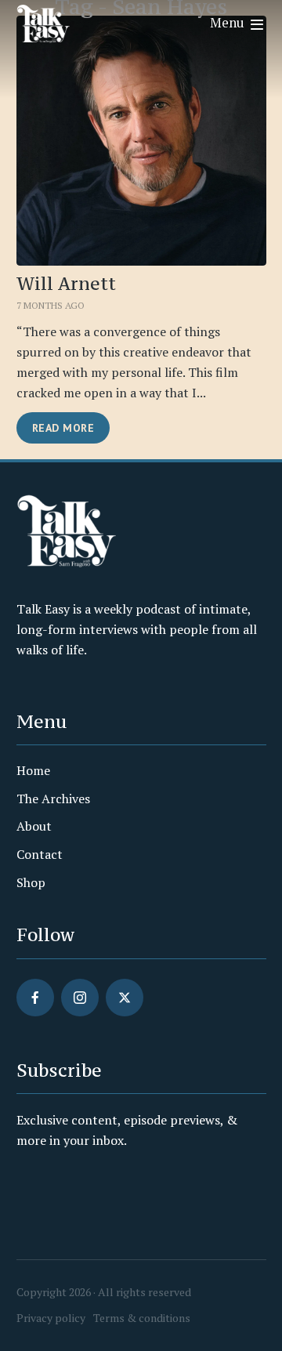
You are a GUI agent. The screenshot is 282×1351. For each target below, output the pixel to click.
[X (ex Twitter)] (124, 997)
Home (33, 770)
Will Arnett (66, 283)
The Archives (53, 798)
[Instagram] (80, 997)
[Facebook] (35, 997)
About (34, 826)
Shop (30, 882)
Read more (63, 428)
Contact (39, 854)
